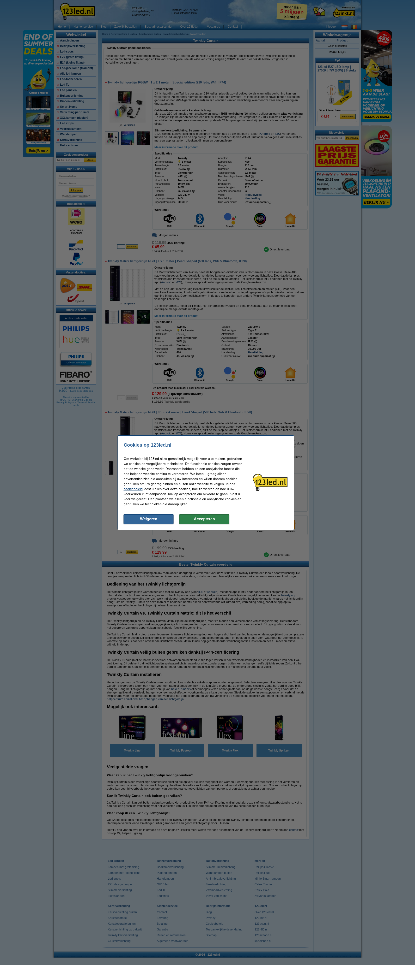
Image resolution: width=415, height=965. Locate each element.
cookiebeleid (133, 489)
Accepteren (204, 519)
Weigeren (148, 519)
